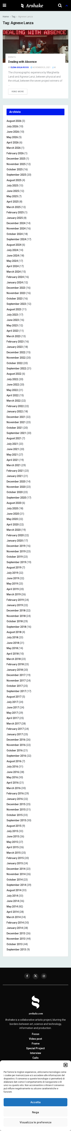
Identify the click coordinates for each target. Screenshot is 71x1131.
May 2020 (12, 519)
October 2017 (15, 685)
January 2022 (15, 411)
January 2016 (15, 798)
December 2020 (16, 481)
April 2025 (13, 201)
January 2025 (15, 217)
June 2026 (13, 131)
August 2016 (14, 761)
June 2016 (13, 772)
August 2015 (14, 825)
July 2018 (12, 637)
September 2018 (16, 626)
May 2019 (12, 583)
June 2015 (13, 836)
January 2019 (15, 605)
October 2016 (15, 750)
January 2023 (15, 346)
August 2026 (14, 120)
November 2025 (16, 164)
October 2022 (15, 363)
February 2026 (15, 153)
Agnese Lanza (25, 16)
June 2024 (13, 255)
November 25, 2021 (41, 67)
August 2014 (14, 890)
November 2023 (16, 293)
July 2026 (12, 126)
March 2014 (14, 917)
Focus (35, 1034)
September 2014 (16, 884)
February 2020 (15, 535)
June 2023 (13, 320)
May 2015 (12, 841)
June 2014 (13, 901)
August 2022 (14, 373)
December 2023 (16, 287)
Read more (18, 91)
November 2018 (16, 616)
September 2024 (16, 239)
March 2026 (14, 147)
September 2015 (16, 820)
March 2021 (14, 465)
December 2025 (16, 158)
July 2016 (12, 766)
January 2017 (15, 734)
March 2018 (14, 659)
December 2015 (16, 804)
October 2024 (15, 234)
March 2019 (14, 594)
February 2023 (15, 341)
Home (6, 16)
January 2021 (15, 476)
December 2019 (16, 545)
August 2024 (14, 244)
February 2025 (15, 212)
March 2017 (14, 723)
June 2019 (13, 578)
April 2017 (13, 718)
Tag (13, 16)
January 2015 (15, 863)
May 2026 (12, 137)
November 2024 (16, 228)
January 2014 (15, 927)
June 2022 (13, 384)
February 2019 (15, 599)
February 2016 (15, 793)
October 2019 (15, 556)
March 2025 (14, 207)
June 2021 (13, 449)
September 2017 (16, 691)
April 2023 (13, 330)
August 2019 (14, 567)
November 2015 (16, 809)
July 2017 (12, 702)
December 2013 (16, 933)
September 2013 (16, 949)
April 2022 (13, 395)
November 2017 (16, 680)
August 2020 (14, 502)
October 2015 (15, 815)
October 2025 (15, 169)
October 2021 (15, 427)
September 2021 (16, 433)
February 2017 (15, 728)
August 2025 (14, 180)
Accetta (35, 1102)
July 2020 (12, 508)
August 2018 (14, 632)
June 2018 (13, 642)
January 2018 (15, 669)
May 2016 (12, 777)
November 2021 (16, 422)
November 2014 (16, 874)
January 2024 (15, 282)
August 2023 (14, 309)
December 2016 (16, 739)
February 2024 (15, 277)
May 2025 (12, 196)
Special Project (35, 1048)
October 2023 (15, 298)
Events (12, 57)
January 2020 (15, 540)
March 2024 (14, 271)
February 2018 (15, 664)
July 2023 (12, 314)
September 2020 (16, 497)
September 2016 (16, 755)
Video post (35, 1038)
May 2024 (12, 260)
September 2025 (16, 174)
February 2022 (15, 406)
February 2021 (15, 470)
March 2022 (14, 400)
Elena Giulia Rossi (20, 67)
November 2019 (16, 551)
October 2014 (15, 879)
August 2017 (14, 696)
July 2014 (12, 895)
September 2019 (16, 562)
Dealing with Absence (22, 61)
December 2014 (16, 868)
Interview (35, 1053)
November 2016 (16, 745)
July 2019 (12, 572)
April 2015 (13, 847)
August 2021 (14, 438)
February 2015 (15, 858)
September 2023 (16, 303)
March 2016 (14, 788)
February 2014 (15, 922)
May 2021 (12, 454)
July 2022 (12, 379)
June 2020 (13, 513)
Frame (36, 1043)
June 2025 (13, 191)
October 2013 (15, 944)
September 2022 (16, 368)
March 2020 (14, 529)
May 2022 (12, 390)
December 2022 (16, 352)
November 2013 (16, 938)
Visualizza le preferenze (36, 1122)
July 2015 (12, 831)
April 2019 (13, 589)
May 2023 (12, 325)
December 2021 (16, 416)
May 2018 (12, 648)
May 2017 (12, 712)
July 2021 (12, 443)
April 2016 (13, 782)
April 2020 (13, 524)
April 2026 (13, 142)
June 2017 (13, 707)
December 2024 (16, 223)
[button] (65, 1065)
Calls (35, 1057)
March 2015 (14, 852)
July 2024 (12, 250)
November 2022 (16, 357)
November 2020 (16, 486)
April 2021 (13, 459)
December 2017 (16, 675)
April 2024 (13, 266)
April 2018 (13, 653)
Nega (35, 1112)
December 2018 (16, 610)
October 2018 (15, 621)
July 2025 (12, 185)
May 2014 (12, 906)
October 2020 (15, 492)
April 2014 (13, 911)
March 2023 (14, 336)
